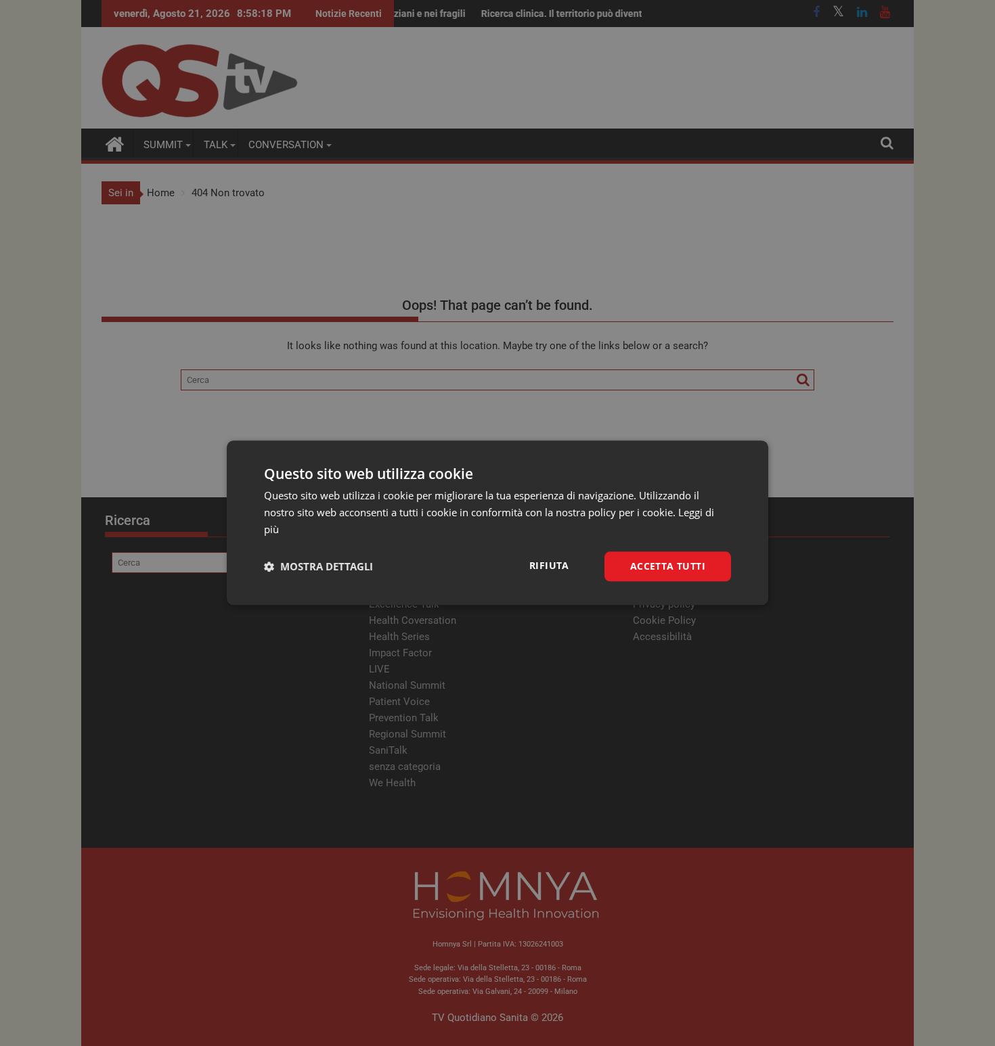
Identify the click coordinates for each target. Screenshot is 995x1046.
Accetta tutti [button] (667, 566)
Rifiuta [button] (549, 565)
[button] (318, 566)
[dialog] (497, 522)
